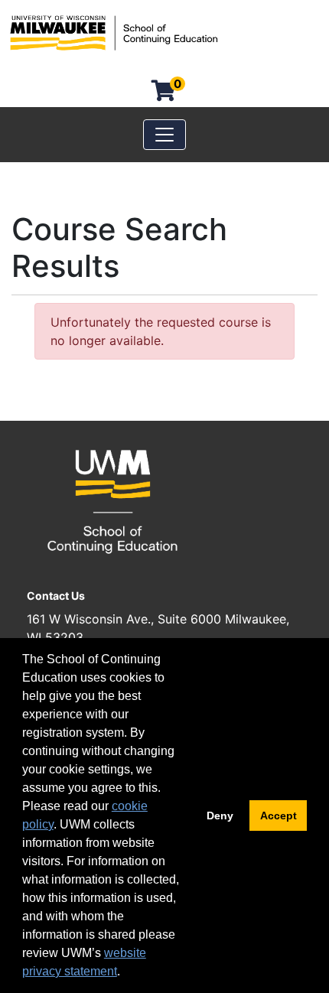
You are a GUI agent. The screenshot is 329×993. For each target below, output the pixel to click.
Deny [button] (220, 815)
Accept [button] (278, 815)
